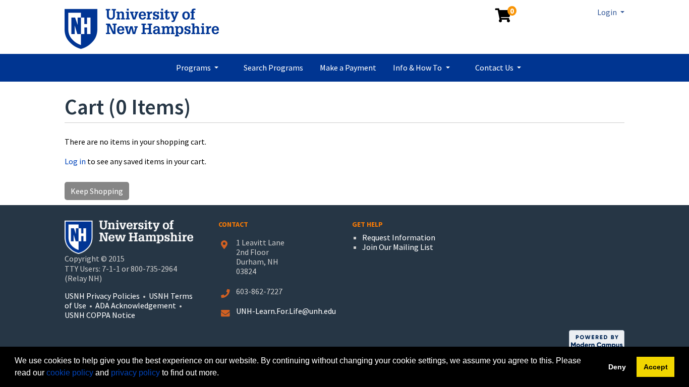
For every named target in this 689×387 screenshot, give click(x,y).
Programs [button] (194, 67)
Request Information (398, 237)
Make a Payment (348, 67)
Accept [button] (656, 367)
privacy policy (135, 372)
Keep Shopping (97, 191)
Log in (75, 161)
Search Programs (273, 67)
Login (607, 12)
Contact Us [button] (495, 67)
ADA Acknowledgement (136, 305)
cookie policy (69, 372)
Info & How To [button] (418, 67)
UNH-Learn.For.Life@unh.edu (286, 311)
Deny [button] (617, 367)
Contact (233, 224)
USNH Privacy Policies (102, 296)
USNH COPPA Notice (100, 315)
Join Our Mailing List (397, 247)
